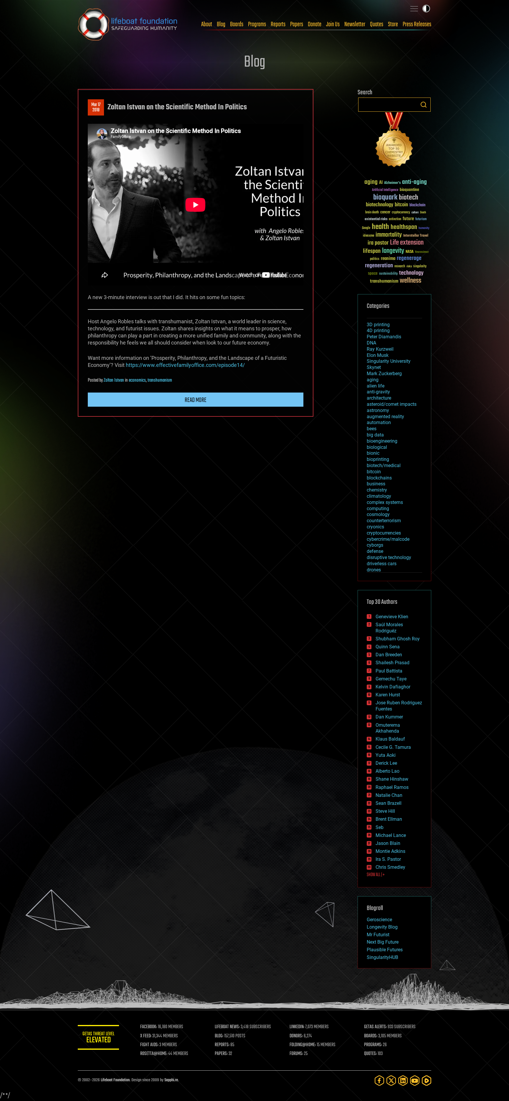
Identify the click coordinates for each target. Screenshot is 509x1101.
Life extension (407, 243)
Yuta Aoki (386, 755)
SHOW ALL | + (376, 875)
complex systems (385, 502)
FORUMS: (296, 1054)
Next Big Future (383, 942)
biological (377, 447)
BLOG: (219, 1036)
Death (423, 212)
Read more (195, 400)
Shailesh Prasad (392, 662)
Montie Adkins (390, 851)
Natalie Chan (389, 795)
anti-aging (414, 182)
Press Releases (417, 24)
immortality (389, 234)
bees (371, 428)
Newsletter (354, 24)
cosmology (378, 514)
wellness (410, 281)
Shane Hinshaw (392, 779)
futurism (421, 219)
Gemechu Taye (391, 679)
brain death (372, 213)
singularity (420, 266)
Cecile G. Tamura (393, 747)
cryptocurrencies (384, 533)
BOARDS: (370, 1036)
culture (415, 212)
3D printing (378, 324)
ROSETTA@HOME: (153, 1054)
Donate (314, 24)
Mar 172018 (95, 107)
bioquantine (409, 189)
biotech (408, 198)
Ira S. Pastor (388, 859)
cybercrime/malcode (388, 539)
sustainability (388, 274)
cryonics (375, 527)
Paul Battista (389, 671)
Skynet (374, 367)
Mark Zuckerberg (384, 373)
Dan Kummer (389, 717)
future (408, 219)
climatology (379, 496)
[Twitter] (391, 1080)
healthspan (404, 227)
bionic (373, 453)
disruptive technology (389, 557)
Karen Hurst (388, 695)
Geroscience (379, 919)
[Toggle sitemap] (414, 8)
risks (409, 266)
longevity (393, 251)
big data (375, 435)
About (206, 24)
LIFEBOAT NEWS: (227, 1027)
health (380, 227)
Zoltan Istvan (114, 380)
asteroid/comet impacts (392, 404)
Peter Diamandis (384, 336)
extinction (395, 219)
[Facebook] (379, 1080)
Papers (296, 24)
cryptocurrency (401, 213)
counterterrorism (384, 520)
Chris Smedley (390, 867)
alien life (375, 386)
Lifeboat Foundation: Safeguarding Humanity (128, 24)
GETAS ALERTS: (375, 1027)
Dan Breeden (389, 654)
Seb (380, 827)
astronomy (378, 410)
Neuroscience (422, 252)
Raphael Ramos (392, 787)
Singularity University (389, 361)
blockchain (417, 205)
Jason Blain (388, 843)
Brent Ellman (389, 819)
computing (378, 508)
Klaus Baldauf (390, 739)
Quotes (376, 24)
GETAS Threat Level (98, 1038)
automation (379, 422)
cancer (385, 212)
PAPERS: (221, 1054)
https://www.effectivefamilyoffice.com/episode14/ (185, 365)
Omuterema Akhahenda (388, 728)
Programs (257, 24)
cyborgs (375, 545)
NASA (410, 252)
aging (371, 182)
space (373, 273)
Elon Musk (378, 355)
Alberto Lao (387, 771)
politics (374, 259)
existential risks (376, 219)
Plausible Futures (385, 949)
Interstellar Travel (415, 236)
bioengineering (382, 441)
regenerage (409, 258)
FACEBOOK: (148, 1027)
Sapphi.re (171, 1080)
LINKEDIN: (297, 1027)
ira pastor (378, 243)
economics (137, 380)
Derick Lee (386, 763)
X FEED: (145, 1036)
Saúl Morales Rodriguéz (389, 628)
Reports (278, 24)
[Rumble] (426, 1080)
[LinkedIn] (403, 1080)
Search (424, 105)
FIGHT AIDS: (149, 1045)
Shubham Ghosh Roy (398, 639)
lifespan (372, 251)
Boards (236, 24)
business (376, 484)
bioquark (385, 197)
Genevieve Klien (392, 616)
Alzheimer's (392, 183)
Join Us (333, 24)
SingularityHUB (382, 957)
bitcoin (401, 205)
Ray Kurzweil (380, 349)
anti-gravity (378, 392)
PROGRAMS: (373, 1045)
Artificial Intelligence (385, 190)
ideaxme (368, 236)
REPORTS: (222, 1045)
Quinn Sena (388, 647)
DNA (371, 343)
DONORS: (296, 1036)
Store (393, 24)
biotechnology (379, 205)
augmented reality (385, 416)
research (399, 266)
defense (375, 551)
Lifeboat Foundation (115, 1080)
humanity (424, 228)
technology (411, 273)
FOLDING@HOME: (303, 1045)
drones (374, 570)
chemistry (377, 490)
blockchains (379, 478)
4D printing (378, 330)
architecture (379, 398)
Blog (221, 24)
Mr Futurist (378, 934)
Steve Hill (385, 811)
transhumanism (160, 380)
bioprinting (378, 459)
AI (381, 183)
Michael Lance (391, 835)
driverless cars (381, 563)
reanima (388, 258)
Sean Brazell (388, 803)
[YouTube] (414, 1080)
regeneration (379, 265)
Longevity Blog (382, 927)
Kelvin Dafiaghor (393, 687)
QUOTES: (370, 1054)
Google (366, 228)
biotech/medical (384, 465)
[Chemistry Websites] (394, 141)
